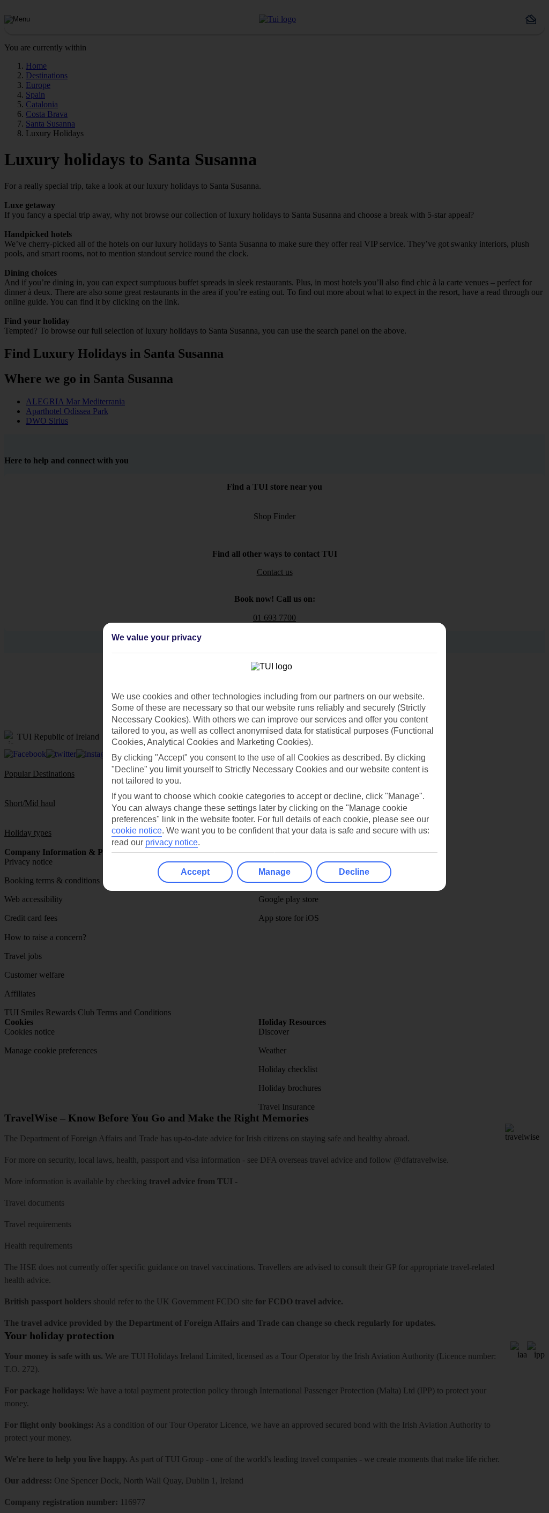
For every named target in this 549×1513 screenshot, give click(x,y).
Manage (274, 871)
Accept (195, 871)
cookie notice (137, 830)
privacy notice (171, 842)
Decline (354, 871)
